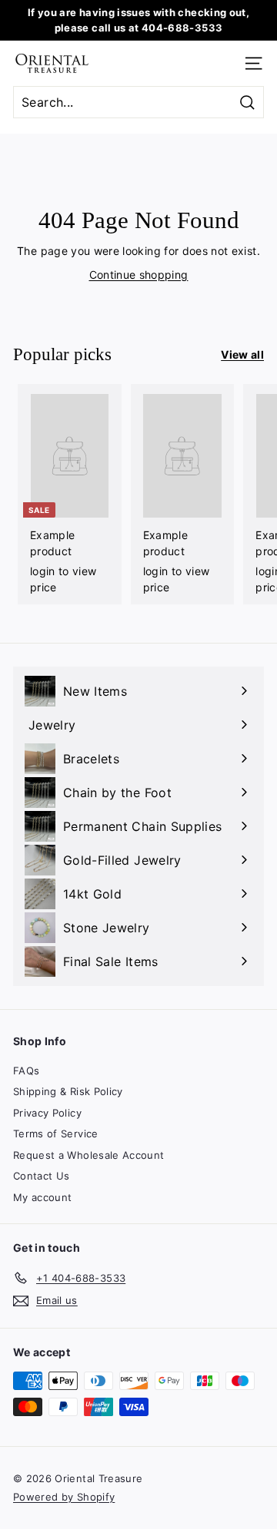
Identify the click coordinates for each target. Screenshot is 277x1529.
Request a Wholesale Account (88, 1155)
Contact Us (41, 1176)
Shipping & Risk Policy (68, 1091)
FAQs (26, 1070)
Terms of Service (55, 1133)
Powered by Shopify (64, 1497)
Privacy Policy (47, 1113)
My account (42, 1197)
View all (242, 354)
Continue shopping (139, 274)
